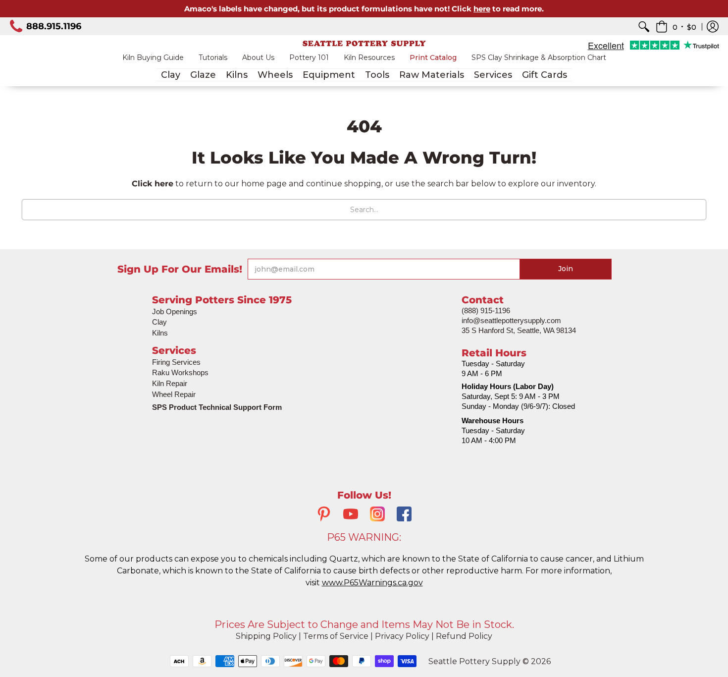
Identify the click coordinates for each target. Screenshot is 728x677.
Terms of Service (335, 636)
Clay (159, 322)
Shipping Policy (266, 636)
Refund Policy (464, 636)
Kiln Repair (169, 383)
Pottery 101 (309, 57)
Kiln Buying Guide (153, 57)
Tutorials (213, 57)
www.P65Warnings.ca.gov (372, 582)
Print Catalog (433, 57)
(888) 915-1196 (486, 310)
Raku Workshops (180, 372)
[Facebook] (404, 515)
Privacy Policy (402, 636)
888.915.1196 (53, 26)
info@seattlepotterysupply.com (511, 320)
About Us (258, 57)
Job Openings (174, 311)
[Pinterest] (324, 515)
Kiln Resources (369, 57)
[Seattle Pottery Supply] (364, 43)
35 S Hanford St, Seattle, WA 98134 (519, 330)
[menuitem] (644, 26)
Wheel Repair (174, 394)
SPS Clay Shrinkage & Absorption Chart (538, 57)
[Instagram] (377, 515)
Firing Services (176, 362)
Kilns (160, 333)
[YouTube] (350, 515)
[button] (676, 26)
